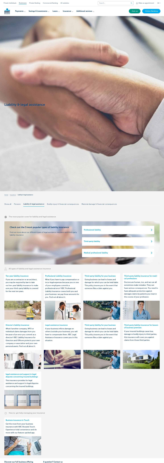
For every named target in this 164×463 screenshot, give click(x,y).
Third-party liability (92, 241)
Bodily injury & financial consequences (63, 204)
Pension (17, 204)
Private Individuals (10, 3)
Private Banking (34, 3)
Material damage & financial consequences (99, 204)
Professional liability (92, 230)
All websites (64, 3)
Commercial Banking (50, 3)
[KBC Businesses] (7, 11)
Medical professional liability (96, 253)
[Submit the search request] (132, 3)
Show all (7, 204)
